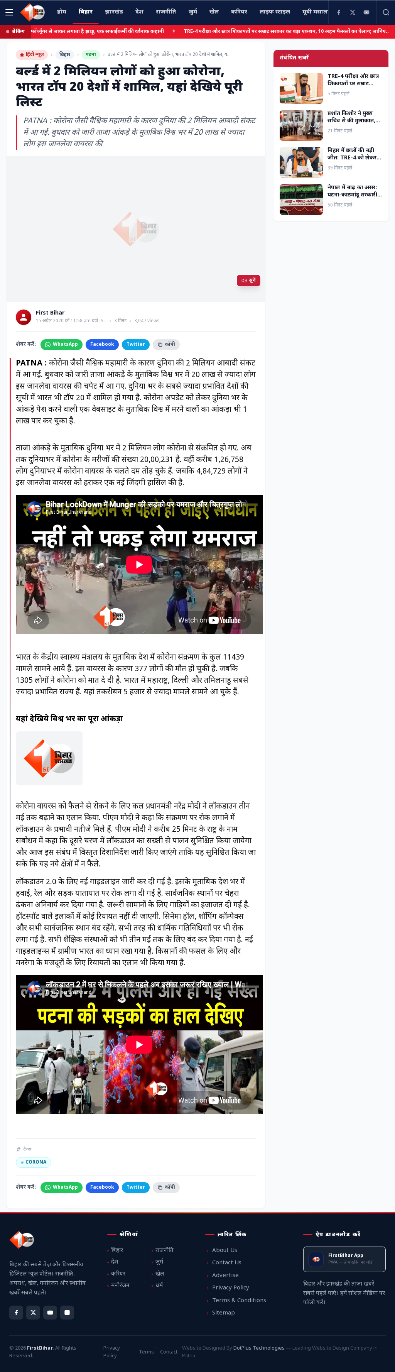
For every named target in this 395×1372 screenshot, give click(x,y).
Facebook (102, 345)
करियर (118, 1274)
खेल (159, 1274)
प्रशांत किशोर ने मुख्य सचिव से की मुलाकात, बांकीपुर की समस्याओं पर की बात (354, 125)
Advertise (225, 1275)
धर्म (159, 1285)
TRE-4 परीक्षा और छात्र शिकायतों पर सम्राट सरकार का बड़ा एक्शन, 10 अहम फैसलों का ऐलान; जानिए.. (248, 31)
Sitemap (223, 1313)
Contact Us (226, 1263)
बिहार (64, 55)
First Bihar (50, 313)
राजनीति (164, 1250)
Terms (146, 1352)
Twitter (136, 345)
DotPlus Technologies (259, 1348)
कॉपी (170, 345)
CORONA (33, 1162)
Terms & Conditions (239, 1300)
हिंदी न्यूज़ (35, 55)
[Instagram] (67, 1313)
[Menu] (9, 12)
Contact (168, 1352)
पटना (91, 55)
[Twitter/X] (33, 1313)
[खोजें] (385, 12)
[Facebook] (338, 12)
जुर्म (159, 1262)
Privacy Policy (230, 1288)
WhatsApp (65, 345)
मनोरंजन (120, 1285)
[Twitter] (352, 12)
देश (114, 1262)
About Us (224, 1250)
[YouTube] (366, 12)
